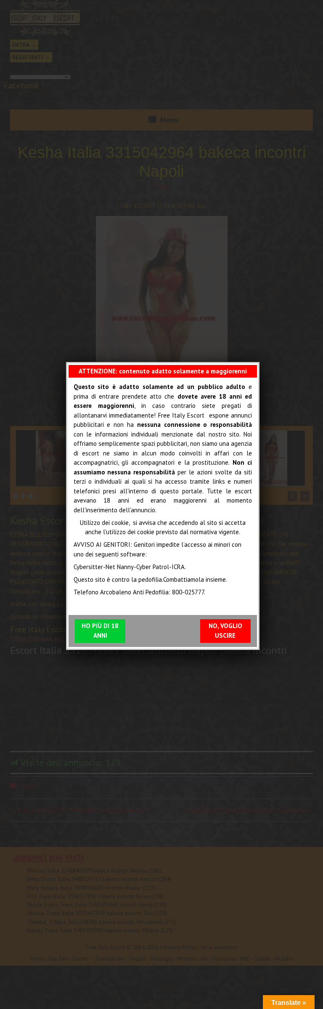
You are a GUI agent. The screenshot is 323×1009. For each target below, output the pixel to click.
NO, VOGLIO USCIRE (225, 630)
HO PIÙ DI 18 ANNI (100, 630)
